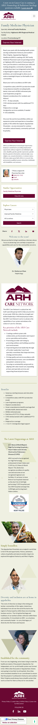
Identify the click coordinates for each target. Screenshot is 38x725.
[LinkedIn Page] (19, 711)
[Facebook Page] (13, 711)
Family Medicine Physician (12, 191)
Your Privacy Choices (16, 719)
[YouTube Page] (24, 711)
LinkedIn (16, 179)
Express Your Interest (12, 42)
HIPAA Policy (24, 701)
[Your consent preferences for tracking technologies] (34, 721)
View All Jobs (19, 196)
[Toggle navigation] (34, 16)
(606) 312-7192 (18, 175)
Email (15, 177)
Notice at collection (9, 723)
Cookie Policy (15, 701)
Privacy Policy (6, 701)
